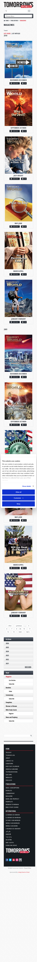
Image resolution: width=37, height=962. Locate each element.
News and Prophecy (11, 717)
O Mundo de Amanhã (13, 829)
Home (7, 20)
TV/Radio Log (10, 755)
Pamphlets (9, 702)
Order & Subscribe (12, 769)
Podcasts (9, 780)
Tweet (6, 30)
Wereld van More (12, 826)
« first (9, 626)
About (8, 758)
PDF (25, 83)
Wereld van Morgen (13, 823)
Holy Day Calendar (12, 766)
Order (10, 691)
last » (28, 632)
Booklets (8, 688)
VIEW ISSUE (15, 83)
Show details (26, 486)
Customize (17, 498)
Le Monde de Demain (13, 815)
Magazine (8, 677)
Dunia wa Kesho (11, 845)
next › (20, 632)
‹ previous (19, 626)
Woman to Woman (11, 706)
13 (14, 632)
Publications (14, 20)
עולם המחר (9, 837)
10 (24, 629)
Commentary (9, 695)
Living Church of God (23, 872)
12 (8, 632)
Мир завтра (10, 842)
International (11, 811)
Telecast (8, 752)
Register (11, 714)
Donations (9, 763)
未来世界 (8, 834)
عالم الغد (8, 831)
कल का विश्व (9, 840)
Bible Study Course (11, 710)
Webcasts (9, 777)
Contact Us (9, 761)
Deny (18, 504)
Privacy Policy (27, 868)
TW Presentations (11, 772)
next (28, 667)
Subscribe (11, 684)
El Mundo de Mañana (13, 817)
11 (30, 629)
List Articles (16, 33)
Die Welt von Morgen (13, 820)
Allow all (18, 492)
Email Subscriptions (12, 788)
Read (7, 673)
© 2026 (10, 868)
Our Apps (9, 775)
